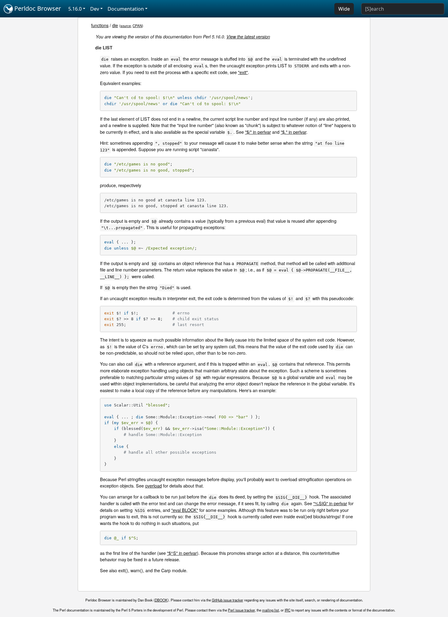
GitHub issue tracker (227, 599)
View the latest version (248, 37)
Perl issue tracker (241, 610)
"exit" (243, 72)
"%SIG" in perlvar (330, 503)
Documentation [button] (126, 8)
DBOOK (161, 599)
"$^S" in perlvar (182, 553)
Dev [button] (94, 8)
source (125, 25)
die (115, 25)
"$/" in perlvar (258, 132)
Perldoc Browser (37, 8)
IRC (287, 610)
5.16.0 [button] (75, 8)
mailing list (270, 610)
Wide (344, 8)
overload (153, 485)
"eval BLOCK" (184, 510)
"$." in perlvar (293, 132)
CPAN (137, 25)
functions (99, 25)
